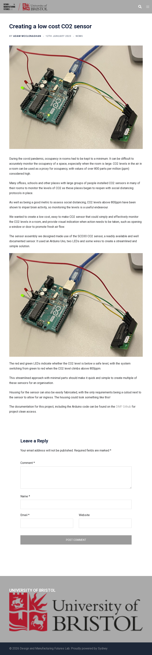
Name (25, 496)
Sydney (103, 648)
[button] (140, 7)
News (79, 36)
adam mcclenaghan (27, 36)
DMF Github (123, 406)
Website (84, 515)
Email (24, 515)
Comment (27, 463)
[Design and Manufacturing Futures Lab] (25, 6)
